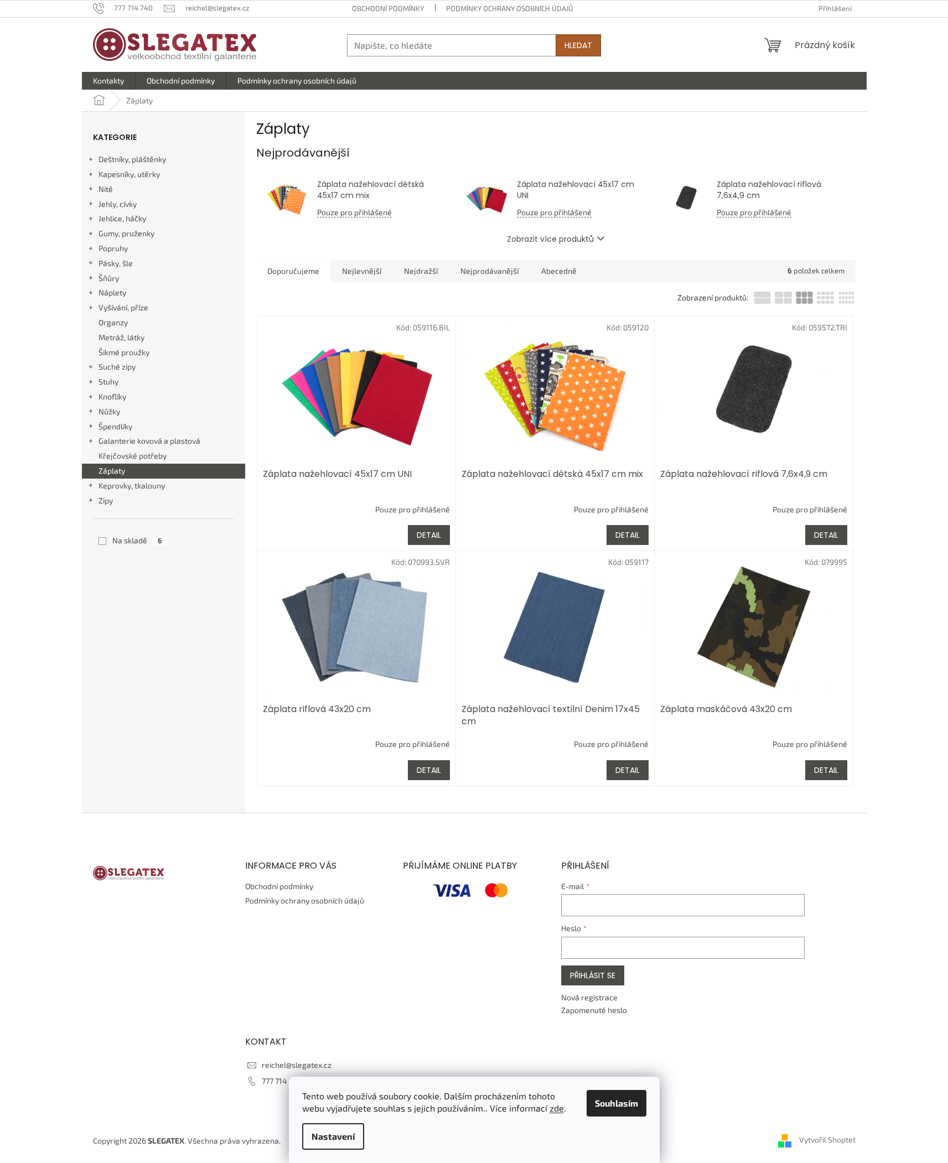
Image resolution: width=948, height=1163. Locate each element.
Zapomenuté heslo (594, 1010)
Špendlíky (115, 426)
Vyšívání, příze (123, 307)
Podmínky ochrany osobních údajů (509, 8)
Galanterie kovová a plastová (149, 440)
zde (557, 1108)
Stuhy (108, 381)
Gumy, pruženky (126, 233)
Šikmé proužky (124, 352)
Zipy (106, 500)
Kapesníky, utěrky (129, 174)
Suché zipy (117, 366)
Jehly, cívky (118, 204)
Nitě (106, 189)
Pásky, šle (116, 263)
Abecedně (559, 271)
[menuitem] (108, 81)
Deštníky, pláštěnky (132, 159)
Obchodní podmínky (388, 8)
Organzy (113, 322)
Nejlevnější (361, 271)
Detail (429, 535)
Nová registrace (589, 997)
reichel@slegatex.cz (296, 1064)
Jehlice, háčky (122, 218)
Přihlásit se (592, 975)
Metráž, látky (121, 337)
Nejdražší (421, 271)
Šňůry (109, 278)
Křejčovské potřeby (133, 455)
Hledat (578, 45)
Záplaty (112, 470)
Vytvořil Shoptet (827, 1139)
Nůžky (109, 411)
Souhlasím (616, 1103)
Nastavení (333, 1136)
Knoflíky (112, 396)
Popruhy (113, 248)
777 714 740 (282, 1081)
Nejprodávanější (489, 271)
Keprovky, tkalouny (132, 485)
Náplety (112, 292)
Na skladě (137, 540)
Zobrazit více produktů (550, 239)
